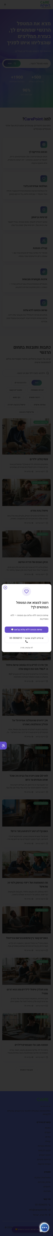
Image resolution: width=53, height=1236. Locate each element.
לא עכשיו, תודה (26, 647)
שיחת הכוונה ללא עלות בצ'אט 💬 (26, 629)
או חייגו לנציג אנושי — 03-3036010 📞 (26, 640)
